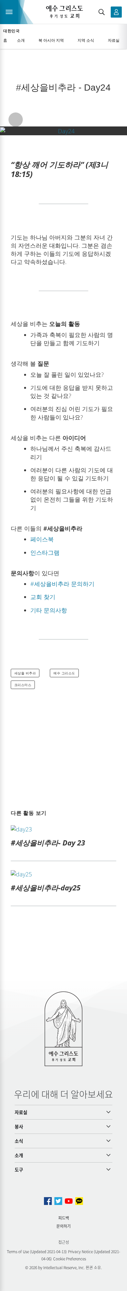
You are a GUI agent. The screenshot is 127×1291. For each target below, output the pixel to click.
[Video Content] (63, 130)
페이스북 (42, 539)
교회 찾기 (42, 597)
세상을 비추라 (25, 673)
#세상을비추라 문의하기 (62, 584)
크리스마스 (23, 684)
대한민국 (11, 31)
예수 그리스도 (64, 673)
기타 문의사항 (48, 610)
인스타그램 (45, 552)
